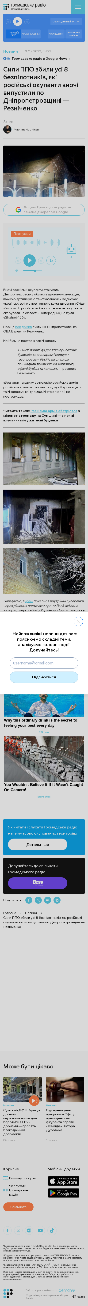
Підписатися (44, 677)
